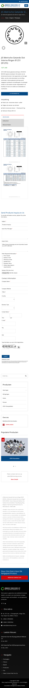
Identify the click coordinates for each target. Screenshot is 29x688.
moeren (4, 557)
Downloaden (9, 424)
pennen (5, 402)
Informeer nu (15, 93)
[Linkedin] (5, 603)
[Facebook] (1, 603)
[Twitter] (3, 603)
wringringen (17, 18)
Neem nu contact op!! (14, 577)
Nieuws (5, 662)
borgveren (17, 556)
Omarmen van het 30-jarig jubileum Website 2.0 (13, 637)
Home (6, 18)
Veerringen (5, 390)
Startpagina (6, 659)
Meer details (14, 479)
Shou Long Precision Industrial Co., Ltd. (12, 682)
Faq (4, 670)
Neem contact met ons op (10, 673)
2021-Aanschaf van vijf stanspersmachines (13, 645)
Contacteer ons (6, 559)
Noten (4, 398)
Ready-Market (21, 685)
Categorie (11, 18)
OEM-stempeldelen (8, 406)
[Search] (26, 376)
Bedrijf (5, 664)
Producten (6, 667)
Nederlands (24, 1)
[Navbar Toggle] (26, 5)
